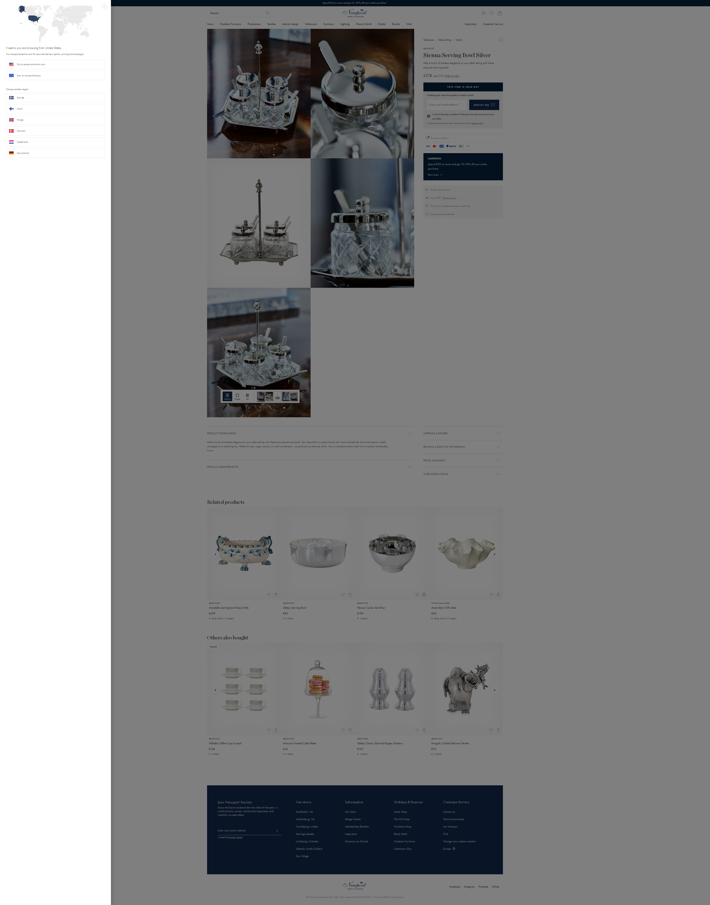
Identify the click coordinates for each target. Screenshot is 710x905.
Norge (20, 119)
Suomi (20, 108)
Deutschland (23, 153)
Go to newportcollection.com (31, 64)
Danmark (21, 130)
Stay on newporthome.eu (29, 75)
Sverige (20, 97)
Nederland (22, 142)
